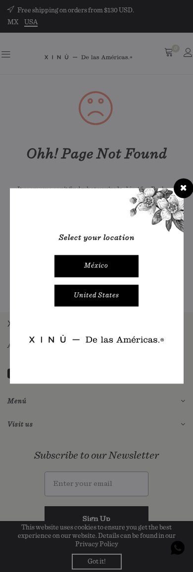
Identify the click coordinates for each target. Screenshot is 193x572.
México (96, 265)
